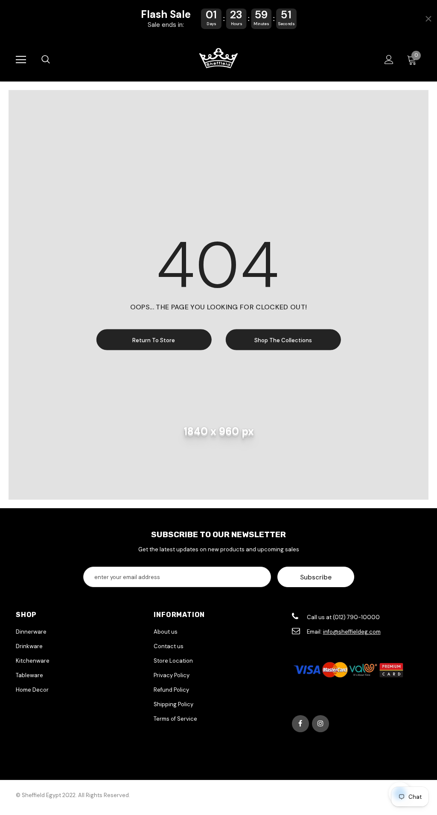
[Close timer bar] (428, 18)
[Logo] (218, 59)
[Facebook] (300, 723)
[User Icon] (389, 59)
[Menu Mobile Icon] (21, 60)
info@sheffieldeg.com (352, 631)
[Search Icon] (45, 59)
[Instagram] (320, 723)
